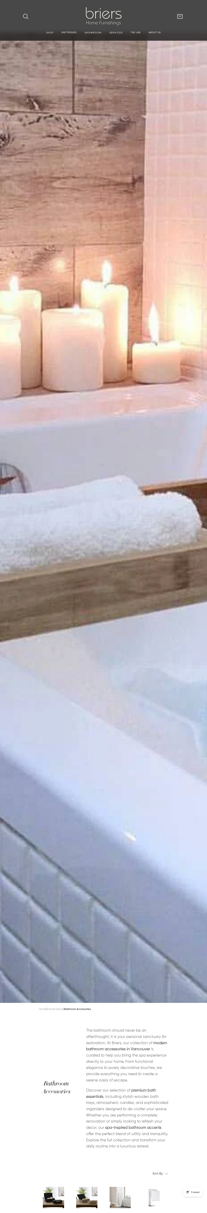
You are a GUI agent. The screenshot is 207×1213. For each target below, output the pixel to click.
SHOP (50, 33)
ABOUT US (155, 32)
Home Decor (55, 1009)
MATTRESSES (69, 32)
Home (42, 1009)
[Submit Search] (25, 16)
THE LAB (135, 32)
